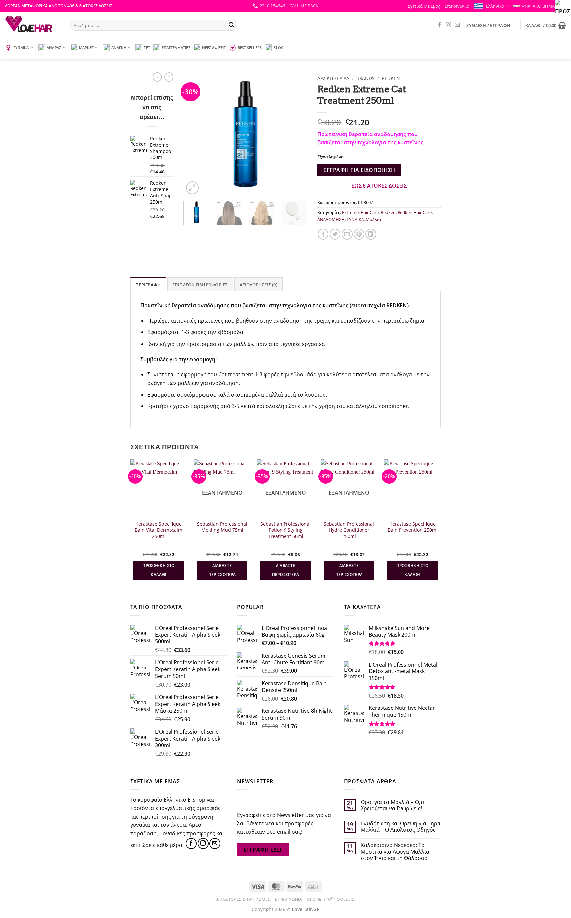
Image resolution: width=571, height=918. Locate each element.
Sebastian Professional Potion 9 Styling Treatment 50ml (285, 530)
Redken (391, 78)
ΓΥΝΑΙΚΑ (21, 47)
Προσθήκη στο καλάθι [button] (158, 570)
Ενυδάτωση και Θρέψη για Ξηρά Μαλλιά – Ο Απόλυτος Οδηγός (400, 827)
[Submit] (231, 25)
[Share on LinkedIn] (370, 234)
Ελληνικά (495, 6)
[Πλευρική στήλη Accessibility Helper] (563, 8)
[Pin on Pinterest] (359, 234)
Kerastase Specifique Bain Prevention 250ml (413, 527)
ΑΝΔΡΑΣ (54, 47)
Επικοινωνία (457, 6)
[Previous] (194, 134)
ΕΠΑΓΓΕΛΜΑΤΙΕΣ (176, 47)
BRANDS (365, 78)
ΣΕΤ (147, 47)
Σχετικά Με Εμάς (424, 6)
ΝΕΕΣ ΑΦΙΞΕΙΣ (214, 47)
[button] (303, 6)
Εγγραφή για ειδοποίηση (359, 169)
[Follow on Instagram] (448, 25)
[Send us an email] (457, 25)
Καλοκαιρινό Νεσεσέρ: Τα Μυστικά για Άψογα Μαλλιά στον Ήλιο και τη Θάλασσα (395, 851)
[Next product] (157, 77)
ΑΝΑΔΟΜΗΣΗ (331, 219)
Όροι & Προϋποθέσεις (331, 899)
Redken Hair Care (415, 212)
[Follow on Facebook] (439, 25)
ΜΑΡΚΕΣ (86, 47)
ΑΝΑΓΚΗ (118, 47)
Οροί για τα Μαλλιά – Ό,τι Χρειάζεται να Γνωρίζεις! (393, 805)
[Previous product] (168, 77)
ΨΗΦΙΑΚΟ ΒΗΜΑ (538, 6)
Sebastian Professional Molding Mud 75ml (222, 527)
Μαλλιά (373, 219)
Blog (278, 47)
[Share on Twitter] (335, 234)
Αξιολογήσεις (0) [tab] (258, 284)
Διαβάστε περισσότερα (222, 570)
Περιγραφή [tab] (148, 284)
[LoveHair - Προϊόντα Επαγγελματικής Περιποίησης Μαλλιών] (32, 24)
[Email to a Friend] (347, 234)
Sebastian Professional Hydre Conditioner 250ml (349, 530)
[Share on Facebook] (323, 234)
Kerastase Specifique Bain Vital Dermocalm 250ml (158, 530)
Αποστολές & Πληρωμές (243, 899)
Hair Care (370, 212)
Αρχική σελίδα (333, 78)
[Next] (296, 134)
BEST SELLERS (250, 47)
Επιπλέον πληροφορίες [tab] (200, 284)
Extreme (350, 212)
